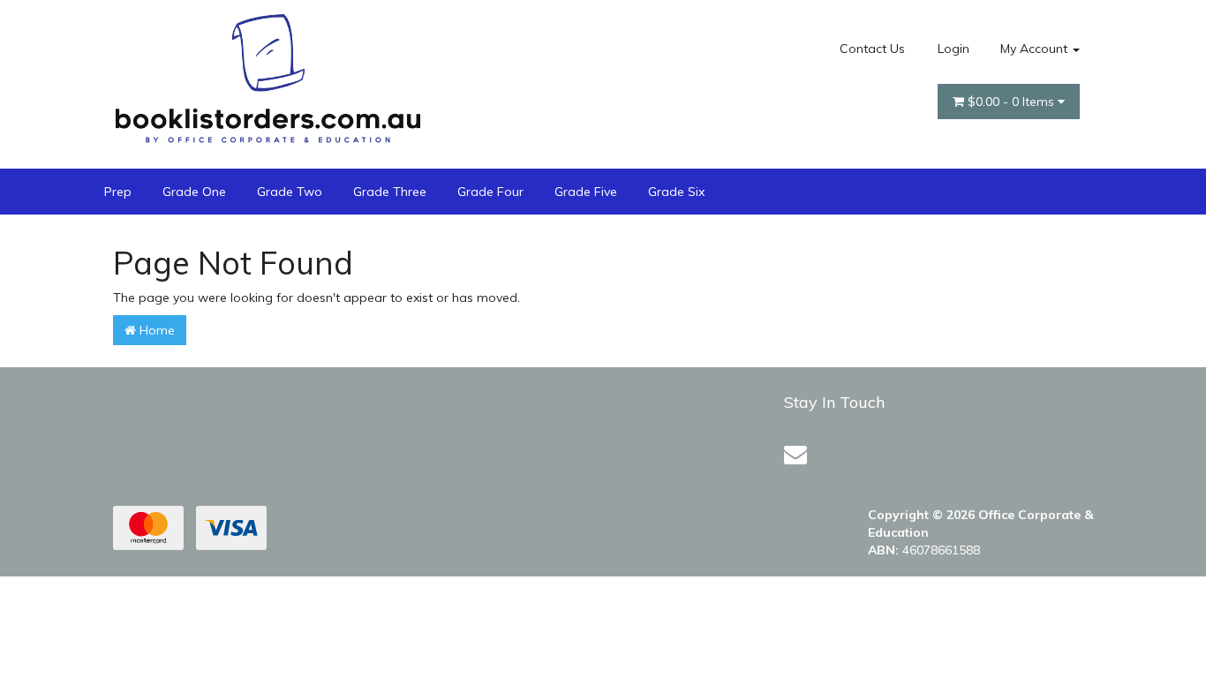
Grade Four (490, 192)
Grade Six (676, 192)
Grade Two (289, 192)
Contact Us (872, 48)
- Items (1013, 101)
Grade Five (585, 192)
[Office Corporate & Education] (267, 74)
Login (953, 48)
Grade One (194, 192)
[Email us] (795, 454)
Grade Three (389, 192)
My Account (1035, 48)
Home (155, 330)
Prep (118, 192)
